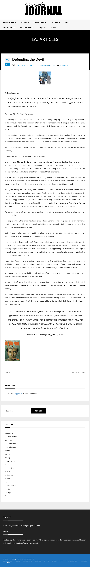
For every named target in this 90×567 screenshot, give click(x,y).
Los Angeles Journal (24, 65)
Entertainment (42, 65)
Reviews (8, 478)
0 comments (64, 65)
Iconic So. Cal (8, 22)
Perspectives (39, 22)
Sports (67, 22)
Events (7, 451)
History (7, 457)
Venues (52, 65)
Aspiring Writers (27, 28)
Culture (54, 22)
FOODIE (24, 22)
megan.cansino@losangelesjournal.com (24, 525)
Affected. (8, 372)
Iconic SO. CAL (10, 461)
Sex (6, 482)
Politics (7, 472)
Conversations (10, 444)
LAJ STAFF (42, 28)
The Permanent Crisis (77, 372)
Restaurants (9, 475)
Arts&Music (9, 433)
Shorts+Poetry (9, 28)
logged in (18, 394)
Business (8, 440)
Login (53, 28)
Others (7, 464)
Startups (8, 492)
